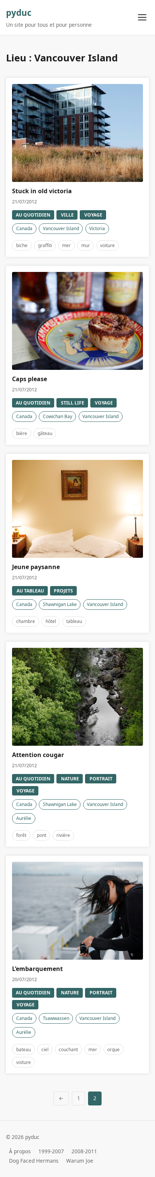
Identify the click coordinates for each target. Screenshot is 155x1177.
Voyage (93, 215)
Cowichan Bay (57, 416)
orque (113, 1049)
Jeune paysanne (36, 567)
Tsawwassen (56, 1018)
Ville (67, 215)
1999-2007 (51, 1151)
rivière (63, 835)
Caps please (29, 379)
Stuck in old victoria (42, 191)
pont (41, 835)
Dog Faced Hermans (34, 1161)
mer (66, 245)
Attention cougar (38, 755)
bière (21, 433)
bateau (23, 1049)
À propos (20, 1151)
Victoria (97, 228)
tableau (74, 621)
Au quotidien (33, 215)
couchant (68, 1049)
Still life (72, 403)
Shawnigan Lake (60, 604)
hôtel (51, 621)
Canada (24, 228)
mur (85, 245)
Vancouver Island (61, 228)
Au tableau (30, 591)
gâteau (45, 433)
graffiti (45, 245)
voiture (107, 245)
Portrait (101, 779)
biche (21, 245)
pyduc (19, 12)
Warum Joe (79, 1161)
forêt (21, 835)
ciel (45, 1049)
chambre (25, 621)
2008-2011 (84, 1151)
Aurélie (23, 818)
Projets (63, 591)
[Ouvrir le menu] (142, 17)
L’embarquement (37, 969)
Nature (70, 779)
